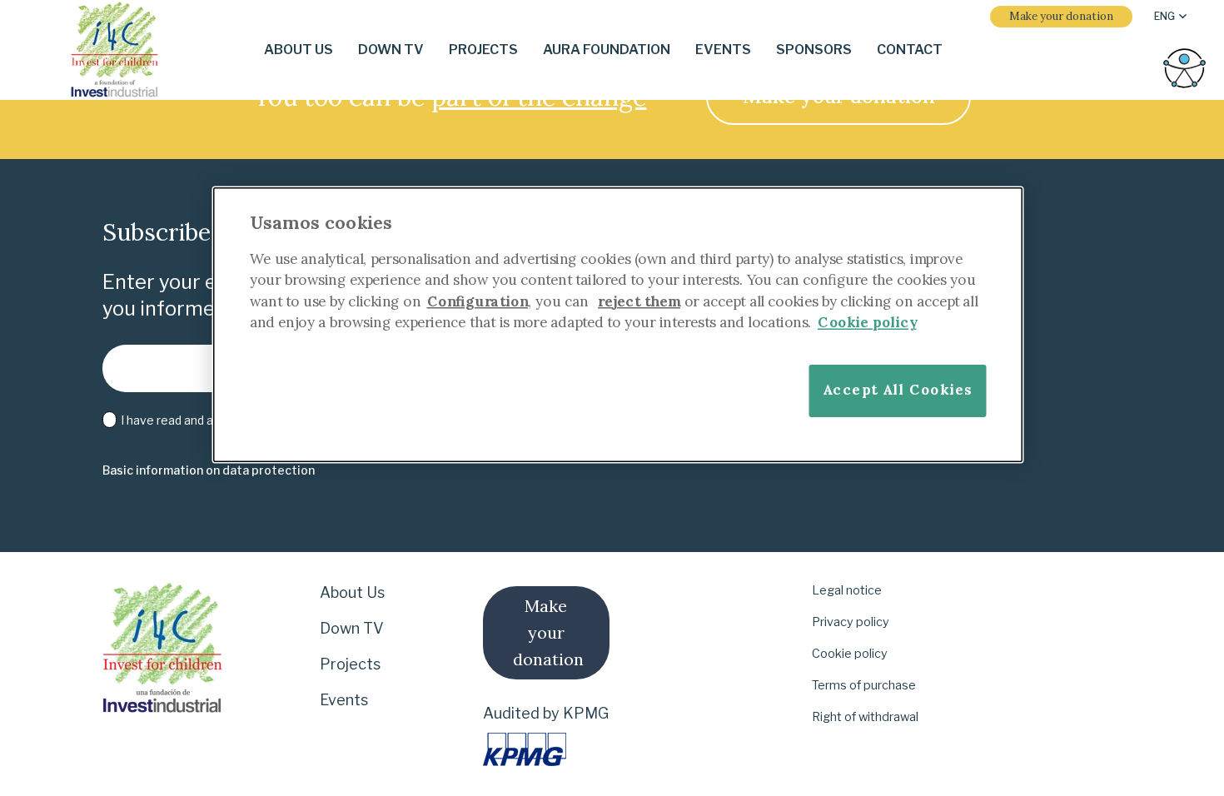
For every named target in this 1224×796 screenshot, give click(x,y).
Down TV (352, 628)
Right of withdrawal (865, 716)
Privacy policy (850, 621)
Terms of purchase (864, 685)
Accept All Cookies (898, 389)
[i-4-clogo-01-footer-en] (114, 50)
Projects (350, 664)
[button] (1170, 17)
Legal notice (847, 590)
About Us (352, 592)
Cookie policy (850, 653)
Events (344, 700)
